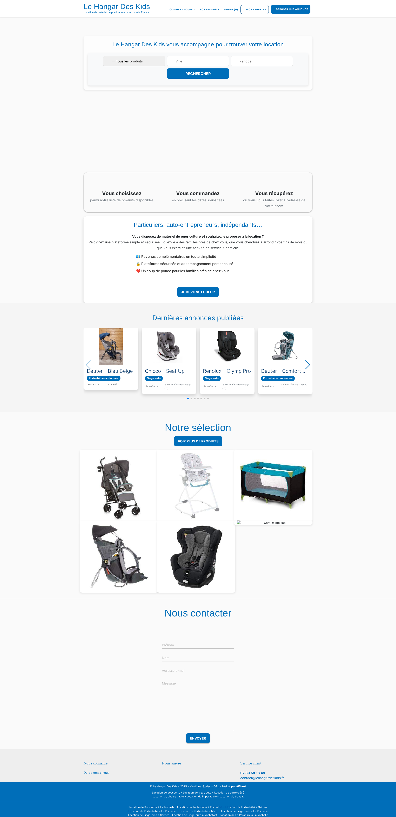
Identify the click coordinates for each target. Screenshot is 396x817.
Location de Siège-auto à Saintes (148, 815)
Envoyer (198, 738)
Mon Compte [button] (255, 9)
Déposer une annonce (291, 9)
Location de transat (231, 796)
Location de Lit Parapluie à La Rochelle (244, 815)
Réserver (121, 498)
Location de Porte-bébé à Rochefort (200, 807)
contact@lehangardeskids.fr (262, 778)
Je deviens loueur (198, 292)
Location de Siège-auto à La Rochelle (244, 811)
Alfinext (241, 786)
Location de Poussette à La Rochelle (151, 807)
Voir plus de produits (198, 441)
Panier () (231, 9)
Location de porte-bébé (229, 792)
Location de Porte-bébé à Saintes (246, 807)
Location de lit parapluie (202, 796)
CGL (216, 786)
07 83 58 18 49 (252, 773)
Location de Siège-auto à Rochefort (194, 815)
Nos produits (209, 9)
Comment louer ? (182, 9)
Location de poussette (166, 792)
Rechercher (198, 74)
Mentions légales (200, 786)
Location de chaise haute (168, 796)
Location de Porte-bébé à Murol (198, 811)
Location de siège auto (197, 792)
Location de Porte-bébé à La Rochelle (152, 811)
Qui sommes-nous (96, 772)
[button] (188, 398)
